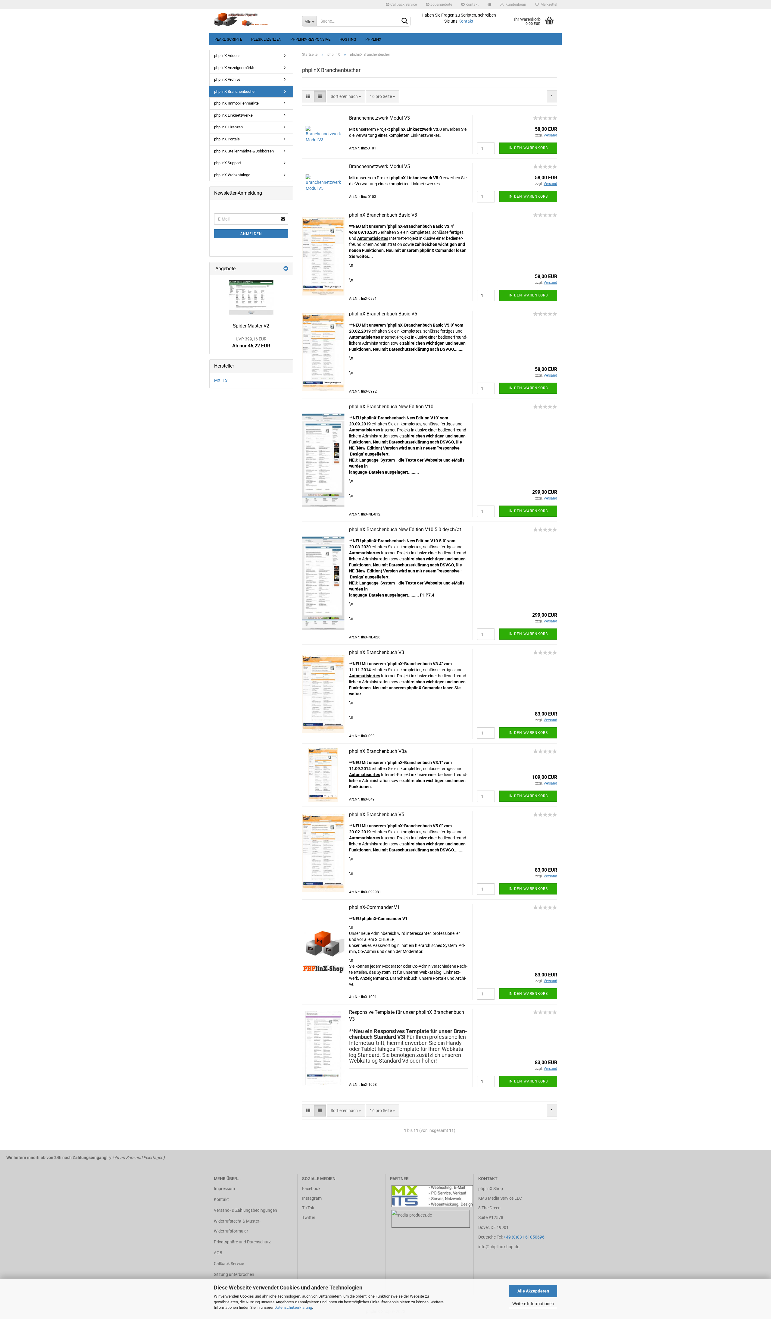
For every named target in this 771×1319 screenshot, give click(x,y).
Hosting (347, 39)
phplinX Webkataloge (232, 175)
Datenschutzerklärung (293, 1307)
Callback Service (403, 4)
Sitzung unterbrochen (234, 1274)
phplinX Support (227, 163)
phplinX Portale (227, 139)
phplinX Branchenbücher (235, 91)
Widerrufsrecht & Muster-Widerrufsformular (237, 1226)
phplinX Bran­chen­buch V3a (378, 751)
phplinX (373, 39)
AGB (218, 1252)
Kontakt (472, 4)
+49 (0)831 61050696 (524, 1237)
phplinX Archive (227, 79)
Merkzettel (548, 4)
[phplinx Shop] (253, 21)
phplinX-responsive (310, 39)
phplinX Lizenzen (228, 127)
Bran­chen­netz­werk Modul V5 (379, 166)
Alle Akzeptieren (533, 1291)
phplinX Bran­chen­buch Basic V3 (383, 215)
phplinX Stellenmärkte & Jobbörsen (244, 151)
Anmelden (251, 234)
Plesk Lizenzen (266, 39)
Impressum (224, 1188)
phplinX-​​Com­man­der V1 (374, 907)
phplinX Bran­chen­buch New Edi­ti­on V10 (391, 406)
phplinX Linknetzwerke (233, 115)
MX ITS (220, 380)
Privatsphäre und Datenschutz (242, 1241)
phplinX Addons (227, 55)
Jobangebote (440, 4)
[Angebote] (285, 268)
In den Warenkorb (528, 148)
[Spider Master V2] (251, 297)
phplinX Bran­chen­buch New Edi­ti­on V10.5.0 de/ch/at (405, 529)
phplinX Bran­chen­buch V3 (376, 652)
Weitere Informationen (533, 1303)
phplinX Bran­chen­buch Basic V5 (383, 314)
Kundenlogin (515, 4)
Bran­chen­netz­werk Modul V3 (379, 118)
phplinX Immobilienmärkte (236, 103)
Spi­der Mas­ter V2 (251, 326)
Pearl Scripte (228, 39)
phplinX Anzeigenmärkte (234, 67)
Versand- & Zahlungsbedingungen (245, 1210)
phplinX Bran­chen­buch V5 (376, 814)
